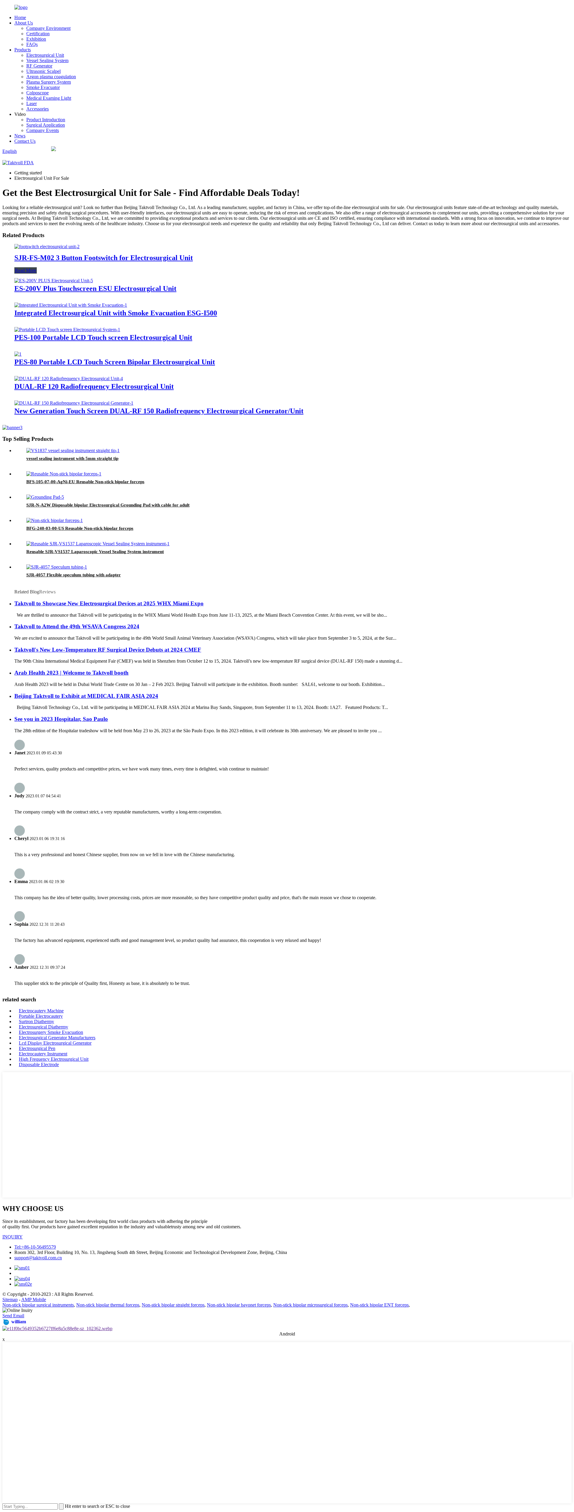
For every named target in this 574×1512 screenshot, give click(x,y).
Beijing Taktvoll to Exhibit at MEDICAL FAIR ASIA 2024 (86, 696)
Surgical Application (45, 125)
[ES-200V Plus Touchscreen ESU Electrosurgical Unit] (53, 280)
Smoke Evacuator (43, 87)
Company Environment (48, 28)
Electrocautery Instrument (43, 1053)
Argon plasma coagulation (51, 76)
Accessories (37, 108)
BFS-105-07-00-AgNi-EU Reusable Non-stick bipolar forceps (85, 481)
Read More (25, 270)
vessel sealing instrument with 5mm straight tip (72, 458)
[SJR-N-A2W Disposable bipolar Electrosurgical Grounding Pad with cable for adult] (45, 497)
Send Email (13, 1315)
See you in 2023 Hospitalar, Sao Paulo (61, 719)
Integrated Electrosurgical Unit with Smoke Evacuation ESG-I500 (115, 313)
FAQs (32, 44)
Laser (31, 103)
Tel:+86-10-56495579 (35, 1246)
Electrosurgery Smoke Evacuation (51, 1032)
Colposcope (37, 92)
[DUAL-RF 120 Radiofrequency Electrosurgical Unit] (68, 378)
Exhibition (36, 39)
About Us (23, 22)
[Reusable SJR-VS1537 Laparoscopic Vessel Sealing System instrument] (98, 543)
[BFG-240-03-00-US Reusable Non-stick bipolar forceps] (54, 520)
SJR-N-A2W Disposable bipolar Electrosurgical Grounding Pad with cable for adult (108, 505)
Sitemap (10, 1299)
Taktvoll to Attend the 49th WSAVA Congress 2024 (76, 626)
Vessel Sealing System (47, 60)
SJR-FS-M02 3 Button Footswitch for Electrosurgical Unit (103, 258)
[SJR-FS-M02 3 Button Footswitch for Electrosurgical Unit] (47, 246)
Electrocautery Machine (41, 1010)
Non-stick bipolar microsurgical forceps (310, 1304)
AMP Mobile (33, 1299)
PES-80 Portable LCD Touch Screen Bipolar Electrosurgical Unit (114, 362)
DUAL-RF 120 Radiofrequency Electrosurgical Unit (94, 386)
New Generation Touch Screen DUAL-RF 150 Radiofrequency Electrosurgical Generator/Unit (158, 411)
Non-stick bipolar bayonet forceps (239, 1304)
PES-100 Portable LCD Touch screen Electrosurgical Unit (103, 337)
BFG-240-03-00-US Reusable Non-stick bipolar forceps (79, 528)
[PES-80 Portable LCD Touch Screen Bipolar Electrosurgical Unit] (18, 354)
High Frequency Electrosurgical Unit (53, 1059)
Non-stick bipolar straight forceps (173, 1304)
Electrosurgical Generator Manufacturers (57, 1037)
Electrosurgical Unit (45, 55)
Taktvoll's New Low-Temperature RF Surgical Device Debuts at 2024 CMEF (107, 650)
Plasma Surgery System (48, 82)
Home (20, 17)
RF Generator (39, 65)
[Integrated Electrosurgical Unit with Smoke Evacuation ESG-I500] (70, 305)
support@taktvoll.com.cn (38, 1257)
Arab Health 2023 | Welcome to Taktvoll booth (71, 673)
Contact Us (25, 141)
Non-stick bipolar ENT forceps (379, 1304)
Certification (38, 33)
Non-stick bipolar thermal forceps (107, 1304)
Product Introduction (45, 119)
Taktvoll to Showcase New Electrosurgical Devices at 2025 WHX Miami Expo (109, 603)
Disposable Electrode (39, 1064)
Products (22, 49)
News (19, 135)
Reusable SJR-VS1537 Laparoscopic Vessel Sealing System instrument (95, 551)
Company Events (42, 130)
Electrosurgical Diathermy (43, 1026)
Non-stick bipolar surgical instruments (38, 1304)
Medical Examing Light (48, 98)
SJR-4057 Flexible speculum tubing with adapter (73, 574)
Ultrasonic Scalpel (43, 71)
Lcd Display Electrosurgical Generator (55, 1043)
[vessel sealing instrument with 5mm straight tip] (73, 450)
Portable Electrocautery (41, 1016)
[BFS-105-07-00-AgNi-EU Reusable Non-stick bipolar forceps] (63, 473)
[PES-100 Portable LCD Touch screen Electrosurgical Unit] (67, 329)
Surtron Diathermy (36, 1021)
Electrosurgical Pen (37, 1048)
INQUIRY (12, 1236)
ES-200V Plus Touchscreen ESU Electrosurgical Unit (95, 288)
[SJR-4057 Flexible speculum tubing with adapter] (56, 567)
